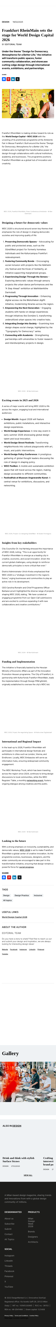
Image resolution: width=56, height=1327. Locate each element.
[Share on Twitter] (18, 79)
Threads (9, 1266)
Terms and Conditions (21, 1315)
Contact (9, 1234)
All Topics (9, 1239)
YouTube (9, 1286)
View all (28, 1175)
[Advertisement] (29, 12)
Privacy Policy (9, 1315)
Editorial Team (13, 44)
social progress (26, 867)
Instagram (23, 949)
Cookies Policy (33, 1315)
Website (5, 949)
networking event (35, 780)
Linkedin (32, 949)
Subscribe (9, 1223)
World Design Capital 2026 (14, 917)
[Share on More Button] (22, 79)
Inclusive (38, 895)
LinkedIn (9, 1260)
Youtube (5, 954)
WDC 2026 (25, 850)
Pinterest (41, 949)
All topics (7, 900)
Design (5, 22)
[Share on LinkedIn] (13, 79)
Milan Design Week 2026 (31, 1222)
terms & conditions (33, 1035)
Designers (33, 1236)
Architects (33, 1242)
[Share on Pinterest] (8, 79)
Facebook (13, 949)
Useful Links (10, 912)
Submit (8, 1229)
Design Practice (22, 895)
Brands (31, 1231)
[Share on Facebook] (4, 79)
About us (9, 1218)
